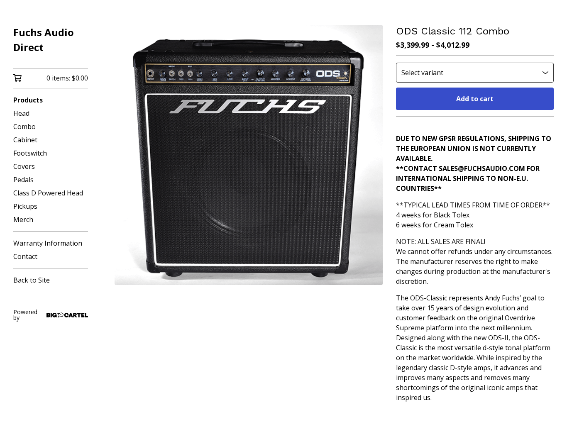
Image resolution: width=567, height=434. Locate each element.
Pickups (25, 206)
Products (28, 100)
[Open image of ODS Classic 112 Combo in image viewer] (249, 155)
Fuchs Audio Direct (43, 39)
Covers (24, 166)
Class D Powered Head (48, 192)
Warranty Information (47, 243)
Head (21, 113)
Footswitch (30, 153)
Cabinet (25, 139)
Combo (24, 126)
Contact (25, 256)
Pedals (23, 179)
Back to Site (31, 280)
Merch (23, 219)
